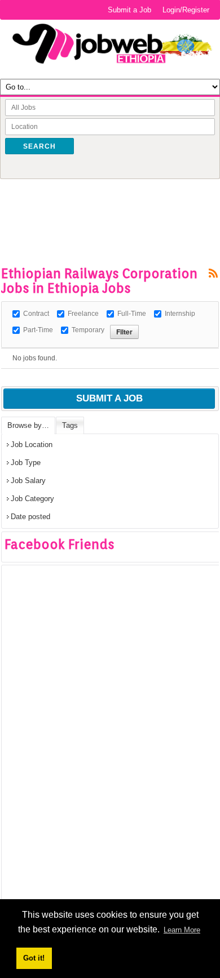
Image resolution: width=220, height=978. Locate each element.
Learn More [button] (182, 930)
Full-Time (131, 314)
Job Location (31, 444)
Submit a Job (129, 10)
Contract (36, 314)
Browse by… (28, 425)
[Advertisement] (110, 204)
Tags (70, 425)
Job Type (26, 462)
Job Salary (28, 480)
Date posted (30, 516)
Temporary (88, 330)
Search (39, 146)
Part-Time (38, 330)
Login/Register (185, 10)
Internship (180, 314)
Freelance (83, 314)
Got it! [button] (34, 958)
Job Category (32, 498)
